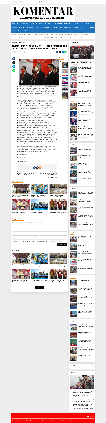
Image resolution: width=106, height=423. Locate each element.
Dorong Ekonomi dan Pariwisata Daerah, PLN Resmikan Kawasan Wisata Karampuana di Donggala (21, 196)
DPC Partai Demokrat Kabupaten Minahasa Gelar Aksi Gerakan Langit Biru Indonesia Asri (85, 281)
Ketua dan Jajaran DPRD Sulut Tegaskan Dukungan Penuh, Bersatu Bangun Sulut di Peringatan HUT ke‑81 (85, 91)
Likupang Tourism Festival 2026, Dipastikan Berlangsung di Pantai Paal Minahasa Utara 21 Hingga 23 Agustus (86, 75)
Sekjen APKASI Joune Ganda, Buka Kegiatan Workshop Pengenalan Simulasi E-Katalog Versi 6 (20, 211)
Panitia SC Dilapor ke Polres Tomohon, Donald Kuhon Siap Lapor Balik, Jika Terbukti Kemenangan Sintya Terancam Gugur (85, 216)
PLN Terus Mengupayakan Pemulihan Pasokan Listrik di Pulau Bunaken (85, 171)
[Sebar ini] (57, 52)
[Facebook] (34, 167)
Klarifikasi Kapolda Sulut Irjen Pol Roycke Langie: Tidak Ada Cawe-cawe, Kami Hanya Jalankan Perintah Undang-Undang (83, 396)
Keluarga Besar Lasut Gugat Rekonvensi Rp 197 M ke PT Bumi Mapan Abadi (83, 400)
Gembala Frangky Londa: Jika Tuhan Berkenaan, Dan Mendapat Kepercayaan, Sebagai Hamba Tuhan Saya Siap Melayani (48, 174)
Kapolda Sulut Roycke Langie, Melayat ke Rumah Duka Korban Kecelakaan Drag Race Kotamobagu (83, 391)
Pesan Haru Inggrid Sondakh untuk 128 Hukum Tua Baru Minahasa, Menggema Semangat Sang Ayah (85, 296)
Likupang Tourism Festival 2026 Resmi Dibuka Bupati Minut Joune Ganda (84, 68)
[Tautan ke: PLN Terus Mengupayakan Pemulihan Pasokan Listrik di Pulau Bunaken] (73, 173)
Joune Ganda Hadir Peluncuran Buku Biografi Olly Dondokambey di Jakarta (58, 211)
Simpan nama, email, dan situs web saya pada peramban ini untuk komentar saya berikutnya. (37, 241)
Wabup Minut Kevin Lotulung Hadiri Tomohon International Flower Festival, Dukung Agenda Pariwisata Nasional (85, 193)
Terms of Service (61, 420)
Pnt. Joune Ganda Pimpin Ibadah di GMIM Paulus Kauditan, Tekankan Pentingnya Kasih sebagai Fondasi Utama (84, 341)
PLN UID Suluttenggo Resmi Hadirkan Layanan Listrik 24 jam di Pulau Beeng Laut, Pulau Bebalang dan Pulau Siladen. (85, 148)
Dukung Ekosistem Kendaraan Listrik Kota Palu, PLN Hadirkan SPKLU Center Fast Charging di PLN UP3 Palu (39, 196)
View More (39, 287)
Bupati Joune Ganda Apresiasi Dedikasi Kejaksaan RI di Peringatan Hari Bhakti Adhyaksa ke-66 (83, 409)
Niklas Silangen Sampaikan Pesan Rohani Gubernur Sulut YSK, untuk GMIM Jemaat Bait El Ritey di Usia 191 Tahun (85, 325)
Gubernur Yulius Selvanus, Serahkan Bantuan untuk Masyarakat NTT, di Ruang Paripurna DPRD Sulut (81, 61)
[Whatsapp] (65, 52)
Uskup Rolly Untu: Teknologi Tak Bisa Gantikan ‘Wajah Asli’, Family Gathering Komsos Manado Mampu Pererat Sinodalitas (85, 312)
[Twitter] (37, 167)
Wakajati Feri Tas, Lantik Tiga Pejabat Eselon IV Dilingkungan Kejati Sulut (82, 405)
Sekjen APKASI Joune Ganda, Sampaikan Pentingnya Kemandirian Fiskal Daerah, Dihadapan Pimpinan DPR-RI (85, 104)
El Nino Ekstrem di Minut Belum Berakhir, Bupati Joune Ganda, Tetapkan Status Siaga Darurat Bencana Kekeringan (86, 267)
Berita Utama (15, 52)
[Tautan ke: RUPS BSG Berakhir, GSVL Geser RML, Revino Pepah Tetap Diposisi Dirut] (65, 80)
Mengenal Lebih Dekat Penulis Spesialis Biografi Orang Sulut (86, 135)
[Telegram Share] (63, 52)
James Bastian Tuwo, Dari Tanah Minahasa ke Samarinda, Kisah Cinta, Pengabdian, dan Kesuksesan (85, 119)
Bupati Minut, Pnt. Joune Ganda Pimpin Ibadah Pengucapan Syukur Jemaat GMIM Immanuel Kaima (85, 237)
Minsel (19, 52)
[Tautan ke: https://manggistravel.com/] (93, 366)
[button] (93, 2)
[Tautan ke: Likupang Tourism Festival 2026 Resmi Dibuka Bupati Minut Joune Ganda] (73, 69)
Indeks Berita (70, 420)
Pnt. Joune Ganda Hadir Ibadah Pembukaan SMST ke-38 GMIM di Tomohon (85, 223)
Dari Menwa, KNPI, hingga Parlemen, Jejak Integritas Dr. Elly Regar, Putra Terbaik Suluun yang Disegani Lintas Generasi (85, 112)
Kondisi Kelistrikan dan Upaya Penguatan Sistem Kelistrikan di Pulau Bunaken (86, 156)
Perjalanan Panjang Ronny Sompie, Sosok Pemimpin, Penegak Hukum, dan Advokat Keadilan (86, 127)
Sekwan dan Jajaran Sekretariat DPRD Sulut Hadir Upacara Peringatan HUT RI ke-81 (85, 83)
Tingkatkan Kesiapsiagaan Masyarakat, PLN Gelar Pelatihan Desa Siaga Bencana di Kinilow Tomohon (85, 200)
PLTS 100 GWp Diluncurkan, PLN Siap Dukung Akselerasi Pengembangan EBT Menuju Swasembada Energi (39, 211)
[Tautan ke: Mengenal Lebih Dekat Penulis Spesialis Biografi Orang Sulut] (73, 137)
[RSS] (40, 167)
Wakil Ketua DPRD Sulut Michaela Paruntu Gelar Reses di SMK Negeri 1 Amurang (86, 356)
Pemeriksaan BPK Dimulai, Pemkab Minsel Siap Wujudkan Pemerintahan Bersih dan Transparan (86, 333)
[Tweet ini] (60, 52)
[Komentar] (43, 12)
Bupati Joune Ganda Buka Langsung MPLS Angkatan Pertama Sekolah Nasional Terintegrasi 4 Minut (85, 289)
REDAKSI (53, 420)
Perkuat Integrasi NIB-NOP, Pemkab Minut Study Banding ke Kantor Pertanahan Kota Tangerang (58, 196)
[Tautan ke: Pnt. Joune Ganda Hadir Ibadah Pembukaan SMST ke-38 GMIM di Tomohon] (73, 225)
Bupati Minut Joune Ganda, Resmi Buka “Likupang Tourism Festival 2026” (85, 244)
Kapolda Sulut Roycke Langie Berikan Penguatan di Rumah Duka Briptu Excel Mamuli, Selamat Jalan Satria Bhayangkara (85, 304)
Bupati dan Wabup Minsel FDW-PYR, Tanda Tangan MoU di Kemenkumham (26, 174)
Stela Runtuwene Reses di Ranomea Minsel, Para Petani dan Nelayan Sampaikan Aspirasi (85, 348)
